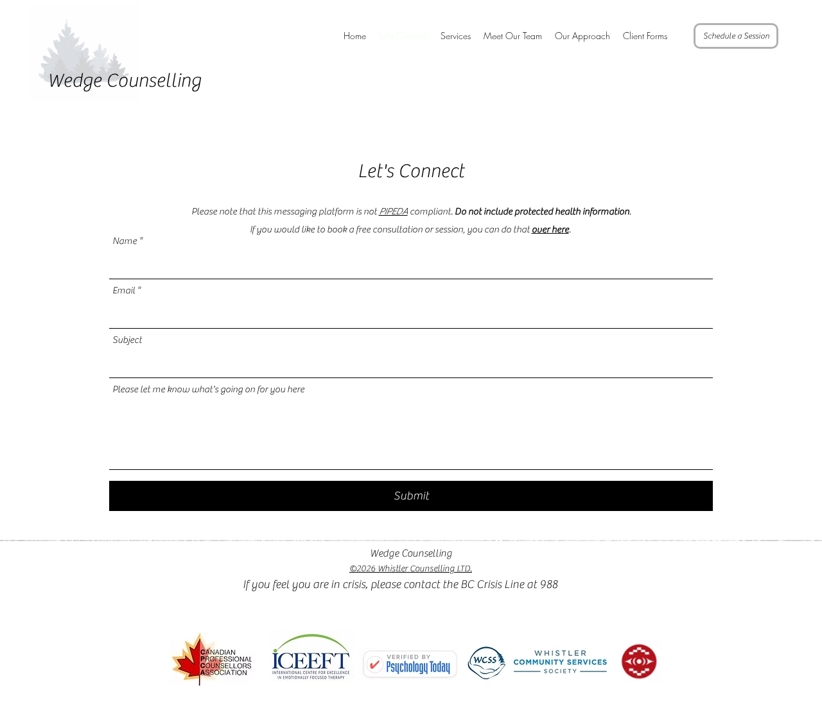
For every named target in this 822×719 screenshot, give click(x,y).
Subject (127, 340)
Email (123, 290)
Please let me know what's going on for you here (208, 389)
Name (124, 241)
